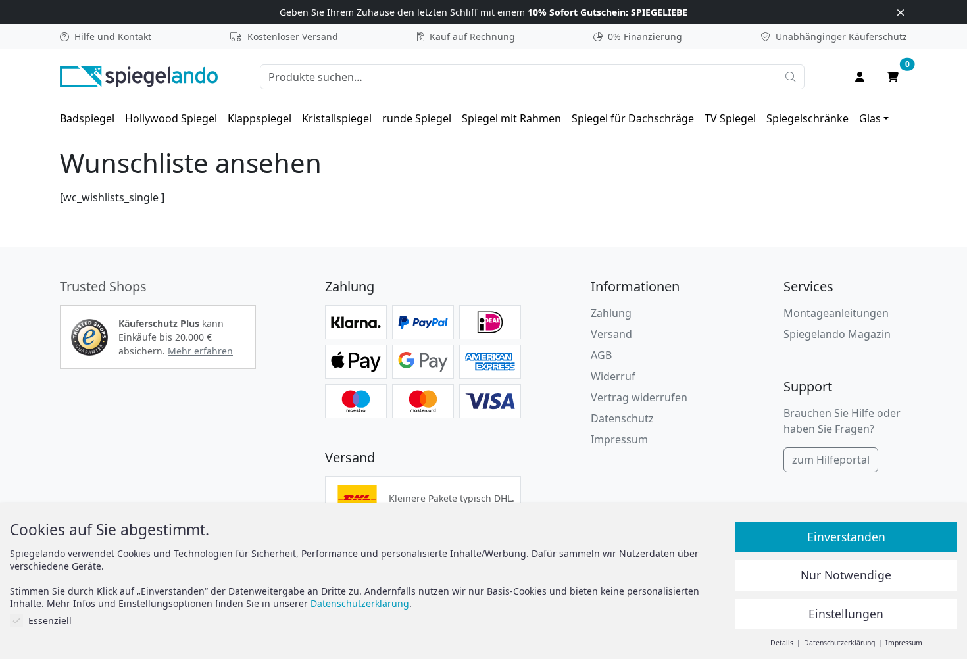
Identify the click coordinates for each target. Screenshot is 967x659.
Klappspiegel (259, 118)
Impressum (619, 439)
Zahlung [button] (611, 313)
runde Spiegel (416, 118)
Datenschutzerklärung (359, 603)
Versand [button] (611, 334)
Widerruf (613, 376)
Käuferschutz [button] (841, 36)
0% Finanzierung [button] (645, 36)
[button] (89, 337)
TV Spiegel (730, 118)
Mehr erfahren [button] (200, 351)
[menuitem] (87, 118)
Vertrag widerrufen (639, 397)
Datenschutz (622, 418)
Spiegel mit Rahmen (511, 118)
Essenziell (50, 620)
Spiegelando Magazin (837, 334)
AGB (601, 355)
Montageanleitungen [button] (836, 313)
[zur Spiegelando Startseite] (139, 75)
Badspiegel (87, 118)
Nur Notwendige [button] (846, 575)
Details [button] (782, 642)
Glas (870, 118)
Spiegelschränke (807, 118)
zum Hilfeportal (831, 459)
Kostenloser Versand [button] (292, 36)
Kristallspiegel (337, 118)
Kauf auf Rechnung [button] (472, 36)
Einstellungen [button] (845, 614)
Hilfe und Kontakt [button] (112, 36)
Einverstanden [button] (846, 537)
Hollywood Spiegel (171, 118)
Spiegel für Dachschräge (633, 118)
